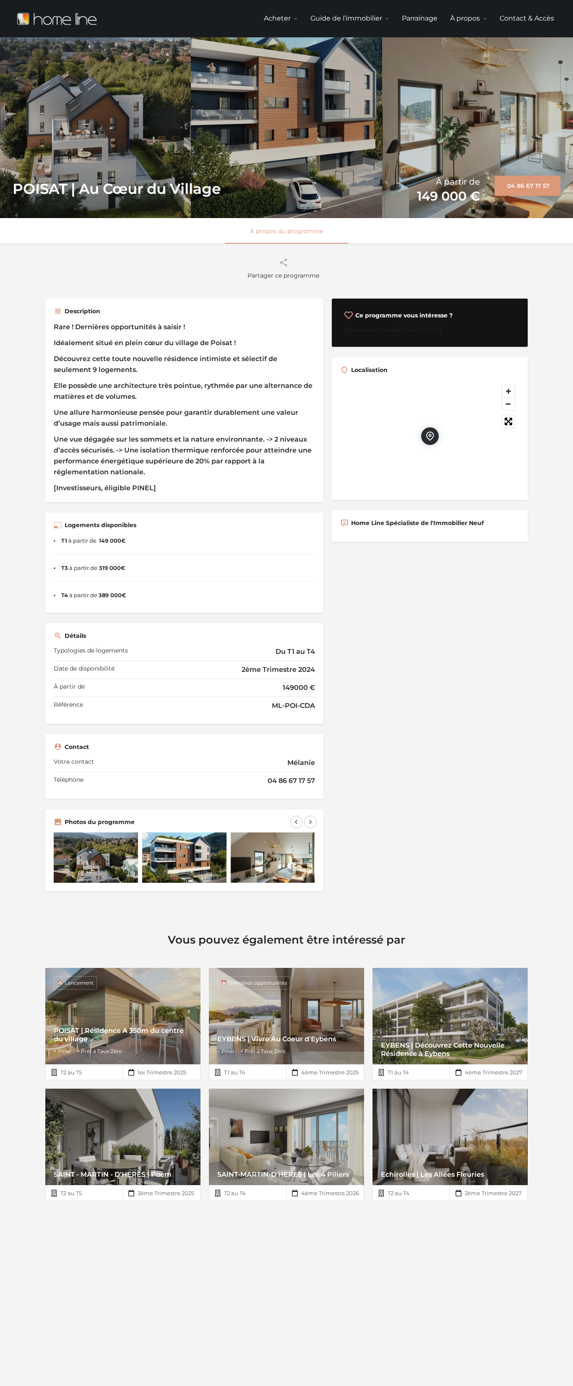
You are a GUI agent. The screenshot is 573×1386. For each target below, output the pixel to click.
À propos (465, 18)
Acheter (277, 18)
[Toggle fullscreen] (508, 421)
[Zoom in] (508, 391)
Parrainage (420, 18)
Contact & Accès (527, 18)
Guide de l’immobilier (346, 18)
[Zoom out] (508, 404)
